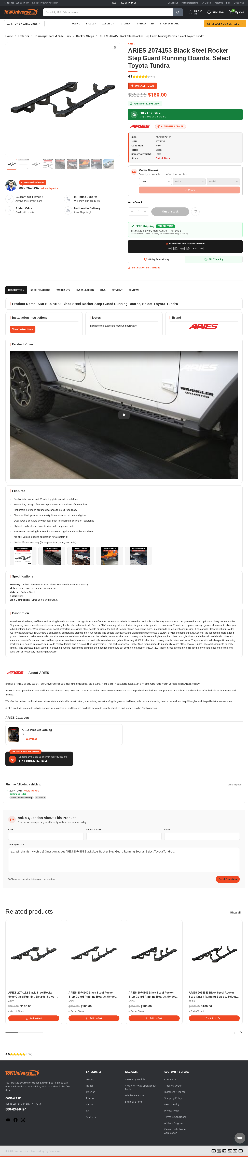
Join (195, 13)
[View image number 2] (23, 164)
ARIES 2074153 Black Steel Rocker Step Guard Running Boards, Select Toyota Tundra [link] (152, 36)
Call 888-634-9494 (33, 761)
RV (153, 23)
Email (167, 829)
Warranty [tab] (63, 290)
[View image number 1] (11, 164)
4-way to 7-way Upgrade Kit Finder (140, 1087)
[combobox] (108, 12)
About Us (219, 3)
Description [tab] (16, 290)
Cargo (141, 23)
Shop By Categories (24, 23)
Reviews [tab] (134, 290)
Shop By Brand (170, 23)
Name (10, 829)
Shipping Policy (173, 1098)
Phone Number (93, 829)
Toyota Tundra (31, 790)
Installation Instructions (146, 267)
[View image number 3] (35, 164)
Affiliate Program (173, 1123)
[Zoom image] (115, 47)
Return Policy (171, 1104)
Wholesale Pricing (135, 1095)
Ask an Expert (48, 188)
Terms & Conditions (175, 1116)
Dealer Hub (173, 3)
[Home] (21, 12)
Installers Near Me (190, 3)
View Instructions (22, 329)
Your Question (16, 844)
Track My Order (173, 1085)
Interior (126, 23)
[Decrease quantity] (132, 211)
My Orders (206, 3)
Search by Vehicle (135, 1079)
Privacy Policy (171, 1110)
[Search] (178, 12)
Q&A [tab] (103, 290)
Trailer (91, 23)
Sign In (198, 10)
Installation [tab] (85, 290)
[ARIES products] (140, 126)
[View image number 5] (60, 164)
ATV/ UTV (91, 1116)
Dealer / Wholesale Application (175, 1131)
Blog (228, 3)
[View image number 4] (48, 164)
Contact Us (239, 3)
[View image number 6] (72, 164)
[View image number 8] (96, 164)
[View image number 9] (108, 164)
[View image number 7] (84, 164)
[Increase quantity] (145, 211)
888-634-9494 (28, 188)
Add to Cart (36, 1018)
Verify (191, 190)
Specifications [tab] (40, 290)
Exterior (108, 23)
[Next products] (241, 1033)
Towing (75, 23)
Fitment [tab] (117, 290)
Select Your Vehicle (225, 23)
